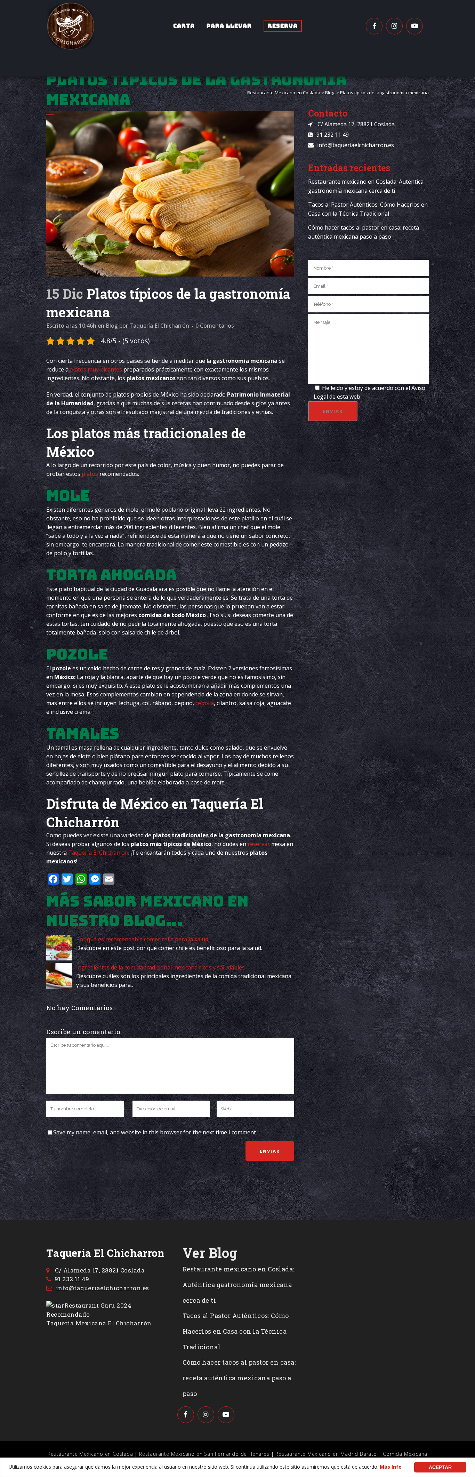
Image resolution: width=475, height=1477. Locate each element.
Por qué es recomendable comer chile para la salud (142, 939)
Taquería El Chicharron (98, 852)
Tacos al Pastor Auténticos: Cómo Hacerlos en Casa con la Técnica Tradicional (236, 1331)
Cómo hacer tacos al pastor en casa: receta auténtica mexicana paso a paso (239, 1378)
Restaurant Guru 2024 (97, 1305)
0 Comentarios (214, 325)
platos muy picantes (96, 369)
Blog (329, 92)
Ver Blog (210, 1252)
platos (90, 474)
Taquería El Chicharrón (159, 325)
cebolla (204, 703)
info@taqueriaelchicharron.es (355, 145)
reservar (259, 844)
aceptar (440, 1467)
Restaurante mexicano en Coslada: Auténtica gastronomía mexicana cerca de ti (238, 1284)
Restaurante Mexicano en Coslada (283, 92)
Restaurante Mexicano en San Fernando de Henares (204, 1454)
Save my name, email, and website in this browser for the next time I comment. (155, 1132)
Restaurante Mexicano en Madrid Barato (326, 1454)
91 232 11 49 (332, 134)
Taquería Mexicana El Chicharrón (99, 1323)
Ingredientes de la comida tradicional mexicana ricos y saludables (160, 967)
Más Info (391, 1466)
